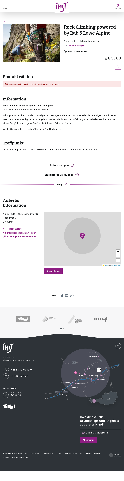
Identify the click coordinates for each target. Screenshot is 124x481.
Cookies (59, 453)
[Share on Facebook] (61, 295)
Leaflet (106, 265)
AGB (26, 453)
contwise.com (116, 265)
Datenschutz (48, 453)
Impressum (35, 453)
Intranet (6, 457)
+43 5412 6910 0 (21, 369)
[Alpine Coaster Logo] (75, 319)
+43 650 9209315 (15, 229)
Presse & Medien (93, 453)
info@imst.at (19, 376)
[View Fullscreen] (118, 260)
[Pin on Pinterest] (66, 295)
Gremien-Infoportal (20, 457)
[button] (31, 43)
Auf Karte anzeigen (76, 45)
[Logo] (62, 7)
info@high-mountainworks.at (21, 232)
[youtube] (13, 395)
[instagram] (19, 395)
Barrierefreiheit (71, 453)
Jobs (81, 453)
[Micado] (115, 455)
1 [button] (61, 328)
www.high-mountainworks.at (21, 236)
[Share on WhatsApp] (72, 295)
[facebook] (6, 395)
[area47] (101, 319)
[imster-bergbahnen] (49, 319)
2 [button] (63, 328)
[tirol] (23, 319)
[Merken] (118, 67)
